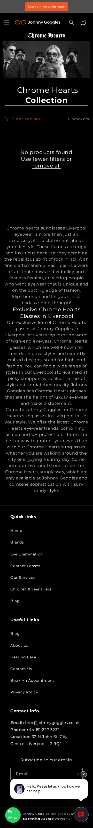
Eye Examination (26, 554)
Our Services (22, 577)
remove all (46, 166)
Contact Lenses (25, 565)
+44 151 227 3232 (43, 729)
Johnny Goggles (36, 814)
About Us (19, 645)
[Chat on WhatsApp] (13, 815)
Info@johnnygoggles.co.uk (52, 722)
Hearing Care (23, 657)
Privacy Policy (24, 692)
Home (16, 530)
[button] (6, 22)
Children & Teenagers (30, 589)
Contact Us (21, 668)
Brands (17, 542)
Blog (15, 601)
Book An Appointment (46, 7)
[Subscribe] (76, 774)
